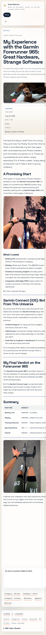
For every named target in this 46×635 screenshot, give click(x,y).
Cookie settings (17, 623)
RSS (40, 619)
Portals (25, 619)
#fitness (28, 598)
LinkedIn (19, 614)
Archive (7, 619)
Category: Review (12, 594)
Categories (15, 619)
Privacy (7, 623)
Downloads (33, 619)
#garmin (38, 598)
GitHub (7, 614)
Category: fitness (12, 598)
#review (7, 603)
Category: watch (30, 594)
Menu (7, 15)
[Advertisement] (23, 536)
